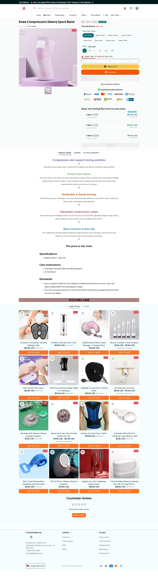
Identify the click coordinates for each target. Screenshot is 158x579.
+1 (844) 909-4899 (33, 550)
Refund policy (104, 553)
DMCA (64, 549)
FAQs (64, 545)
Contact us (66, 537)
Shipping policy (104, 545)
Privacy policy (104, 537)
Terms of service (105, 541)
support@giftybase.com (34, 553)
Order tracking (67, 541)
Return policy (103, 549)
